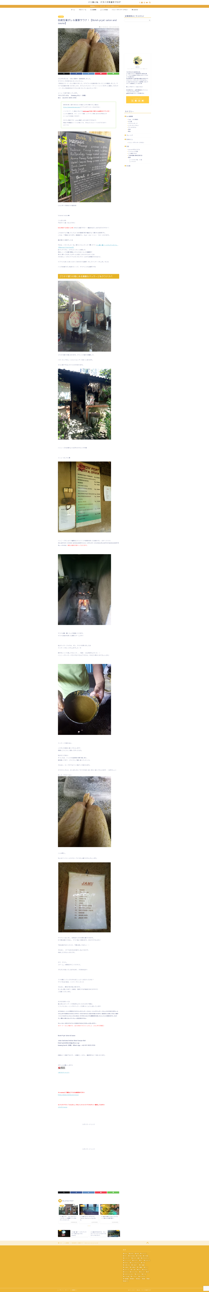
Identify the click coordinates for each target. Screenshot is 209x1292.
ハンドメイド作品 (133, 151)
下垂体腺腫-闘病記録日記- (135, 155)
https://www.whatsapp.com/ (71, 107)
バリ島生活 (133, 1267)
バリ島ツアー (135, 1265)
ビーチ (146, 1267)
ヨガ (148, 1271)
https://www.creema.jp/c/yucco (68, 1095)
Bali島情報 (93, 9)
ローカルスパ (134, 1276)
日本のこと (129, 139)
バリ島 (143, 1262)
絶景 (144, 1278)
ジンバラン (136, 1260)
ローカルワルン (142, 1276)
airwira (125, 1253)
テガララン (126, 1262)
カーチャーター (127, 1258)
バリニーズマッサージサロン (120, 9)
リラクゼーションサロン (128, 1274)
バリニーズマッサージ (135, 1262)
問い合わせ (135, 9)
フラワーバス (126, 1269)
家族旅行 (132, 1278)
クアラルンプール (145, 1258)
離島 (148, 1278)
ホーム (73, 9)
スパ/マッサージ (132, 123)
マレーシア (129, 135)
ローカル (144, 1274)
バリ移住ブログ (132, 153)
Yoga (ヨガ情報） (133, 119)
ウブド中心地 (131, 1255)
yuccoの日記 (104, 9)
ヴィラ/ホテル (132, 127)
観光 (129, 131)
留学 (129, 129)
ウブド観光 (146, 1255)
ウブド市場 (139, 1255)
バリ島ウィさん (127, 1265)
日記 (127, 146)
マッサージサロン (134, 1271)
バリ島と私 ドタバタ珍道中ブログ (104, 2)
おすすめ (131, 1253)
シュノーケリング (127, 1260)
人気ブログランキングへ (63, 1072)
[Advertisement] (88, 1137)
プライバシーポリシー (64, 1290)
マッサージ (126, 1271)
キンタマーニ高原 (136, 1258)
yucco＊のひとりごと (134, 149)
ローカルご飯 (126, 1276)
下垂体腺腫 (126, 1278)
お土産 (130, 121)
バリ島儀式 (143, 1265)
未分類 (128, 166)
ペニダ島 (133, 1269)
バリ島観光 (140, 1267)
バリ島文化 (126, 1267)
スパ (141, 1260)
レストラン (138, 1274)
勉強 (129, 157)
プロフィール (82, 9)
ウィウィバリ (143, 1253)
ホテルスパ (145, 1269)
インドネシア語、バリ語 (136, 159)
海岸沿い (139, 1278)
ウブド (125, 1255)
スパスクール (147, 1260)
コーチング (133, 161)
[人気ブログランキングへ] (61, 1070)
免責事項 (74, 1290)
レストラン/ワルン (133, 125)
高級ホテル (126, 1281)
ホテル (139, 1269)
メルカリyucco (62, 1107)
